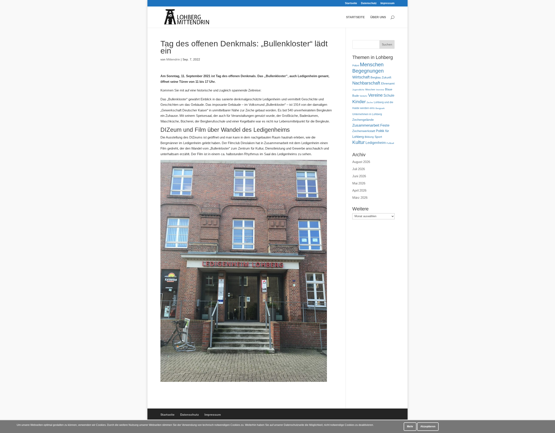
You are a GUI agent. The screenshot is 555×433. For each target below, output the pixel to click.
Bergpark (380, 108)
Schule (389, 95)
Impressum (387, 3)
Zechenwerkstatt (363, 131)
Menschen (372, 64)
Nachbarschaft (366, 83)
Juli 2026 (358, 169)
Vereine (375, 95)
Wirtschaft (361, 77)
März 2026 (359, 197)
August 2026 (361, 162)
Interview (380, 90)
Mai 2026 (358, 183)
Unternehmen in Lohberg (367, 114)
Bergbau (376, 77)
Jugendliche (358, 89)
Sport (378, 136)
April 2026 (359, 190)
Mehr (410, 426)
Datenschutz (369, 3)
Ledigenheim (376, 143)
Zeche (370, 102)
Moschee (370, 89)
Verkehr (363, 96)
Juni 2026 (359, 176)
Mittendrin (173, 59)
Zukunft (386, 77)
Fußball (390, 143)
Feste (384, 125)
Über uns (378, 17)
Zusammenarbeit (365, 125)
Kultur (358, 142)
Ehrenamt (388, 83)
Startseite (351, 3)
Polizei (355, 65)
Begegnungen (368, 71)
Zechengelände (363, 119)
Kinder (359, 101)
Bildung (369, 136)
